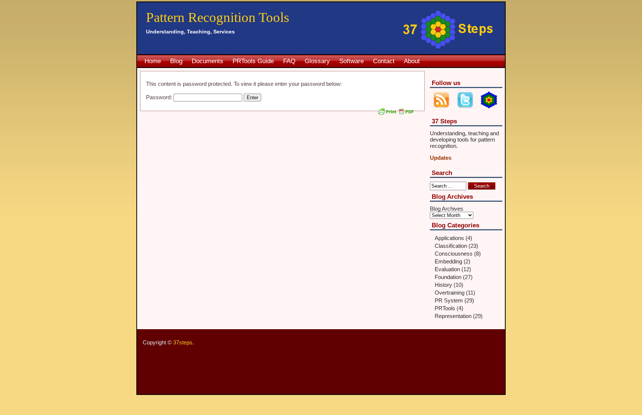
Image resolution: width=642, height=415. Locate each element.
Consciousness (454, 253)
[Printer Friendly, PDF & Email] (397, 114)
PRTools (445, 308)
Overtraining (449, 292)
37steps (182, 342)
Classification (451, 246)
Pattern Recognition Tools (217, 17)
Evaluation (447, 269)
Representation (453, 316)
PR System (449, 300)
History (443, 285)
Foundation (448, 277)
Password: (160, 97)
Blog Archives (446, 208)
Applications (449, 238)
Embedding (448, 261)
